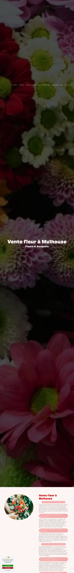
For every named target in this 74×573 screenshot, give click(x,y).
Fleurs (28, 85)
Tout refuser (7, 567)
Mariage (34, 85)
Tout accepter (8, 565)
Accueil (15, 85)
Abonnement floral (57, 85)
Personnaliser (8, 570)
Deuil (39, 85)
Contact (67, 85)
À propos (21, 85)
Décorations (46, 85)
